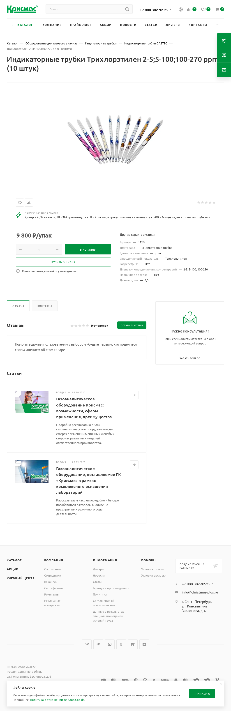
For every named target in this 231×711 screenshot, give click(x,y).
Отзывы (18, 306)
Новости (99, 575)
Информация (105, 560)
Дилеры (98, 569)
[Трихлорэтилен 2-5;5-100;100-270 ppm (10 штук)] (115, 139)
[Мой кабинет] (181, 10)
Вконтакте (87, 644)
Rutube (133, 644)
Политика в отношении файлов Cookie (57, 700)
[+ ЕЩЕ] (217, 25)
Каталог (14, 560)
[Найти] (127, 9)
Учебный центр (20, 578)
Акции (12, 569)
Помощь (149, 560)
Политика (100, 594)
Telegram (98, 644)
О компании (53, 569)
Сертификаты (53, 588)
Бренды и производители (111, 588)
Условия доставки (153, 575)
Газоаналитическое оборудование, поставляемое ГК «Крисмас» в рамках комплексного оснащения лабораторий (88, 480)
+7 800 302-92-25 (154, 9)
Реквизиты (51, 594)
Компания (53, 560)
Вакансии (51, 582)
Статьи (97, 582)
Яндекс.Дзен (144, 644)
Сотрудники (52, 575)
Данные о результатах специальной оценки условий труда (108, 615)
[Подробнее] (134, 395)
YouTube (110, 644)
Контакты (44, 306)
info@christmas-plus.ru (200, 592)
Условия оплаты (152, 569)
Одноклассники (121, 644)
